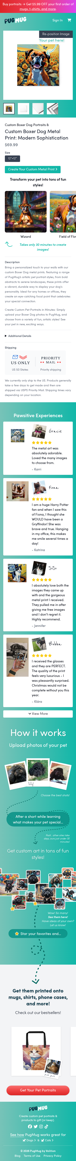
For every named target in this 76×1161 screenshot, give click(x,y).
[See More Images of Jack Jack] (36, 1051)
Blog (17, 1156)
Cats (48, 1140)
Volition (51, 1151)
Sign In (57, 20)
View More (40, 713)
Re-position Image (56, 34)
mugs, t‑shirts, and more (38, 9)
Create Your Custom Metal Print (31, 169)
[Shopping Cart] (69, 20)
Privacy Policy (52, 1156)
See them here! (58, 917)
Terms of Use (32, 1156)
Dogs (30, 1140)
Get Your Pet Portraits (38, 1090)
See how (17, 1134)
